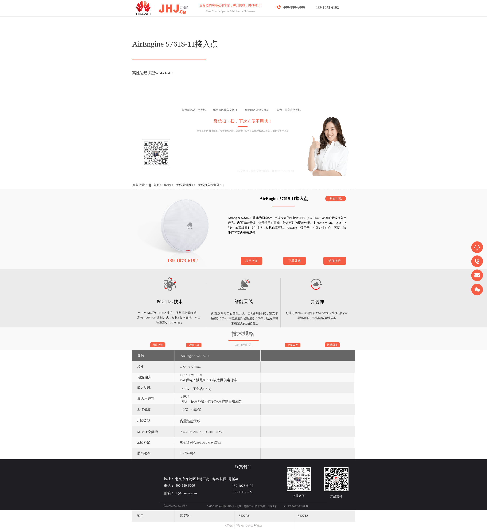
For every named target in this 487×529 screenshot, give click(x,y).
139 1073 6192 (327, 7)
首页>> (158, 185)
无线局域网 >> (186, 185)
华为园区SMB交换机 (268, 109)
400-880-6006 (294, 7)
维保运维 (335, 260)
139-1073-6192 (248, 162)
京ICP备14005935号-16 (296, 506)
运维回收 (332, 344)
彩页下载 (336, 198)
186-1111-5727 (242, 492)
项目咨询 (251, 260)
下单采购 (294, 260)
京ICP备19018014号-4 (175, 505)
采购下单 (194, 345)
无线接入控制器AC (211, 185)
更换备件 (292, 345)
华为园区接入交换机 (236, 109)
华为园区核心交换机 (205, 109)
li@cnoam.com (216, 171)
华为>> (169, 185)
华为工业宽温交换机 (300, 109)
